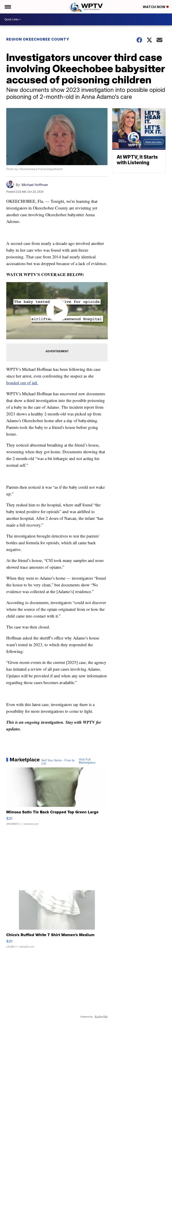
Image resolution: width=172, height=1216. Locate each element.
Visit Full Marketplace (87, 761)
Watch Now (154, 7)
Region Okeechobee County (37, 39)
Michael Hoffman (35, 185)
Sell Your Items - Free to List (58, 762)
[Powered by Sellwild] (101, 1016)
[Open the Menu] (7, 6)
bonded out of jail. (22, 382)
